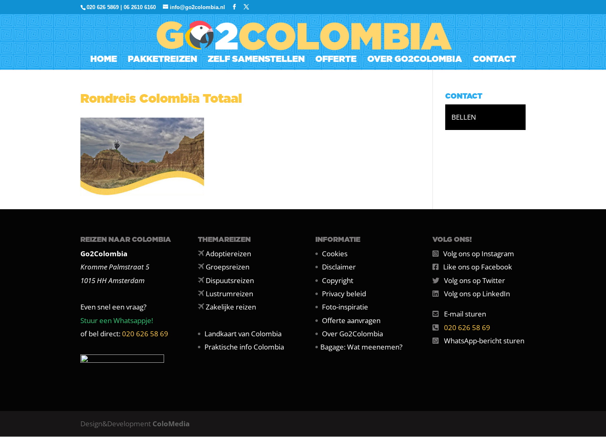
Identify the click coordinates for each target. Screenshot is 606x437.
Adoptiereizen (228, 253)
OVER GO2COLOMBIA (414, 60)
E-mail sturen (465, 314)
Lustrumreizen (229, 293)
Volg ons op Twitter (474, 280)
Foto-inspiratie (345, 307)
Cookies (335, 253)
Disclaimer (339, 267)
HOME (103, 60)
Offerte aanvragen (351, 320)
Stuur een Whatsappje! (116, 320)
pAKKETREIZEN (162, 60)
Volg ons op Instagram (478, 253)
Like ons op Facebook (477, 267)
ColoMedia (171, 423)
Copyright (337, 280)
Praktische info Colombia (244, 347)
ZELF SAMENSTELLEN (256, 60)
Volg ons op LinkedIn (477, 293)
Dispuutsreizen (230, 280)
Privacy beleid (344, 293)
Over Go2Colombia (352, 333)
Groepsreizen (227, 267)
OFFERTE (336, 60)
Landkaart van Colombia (243, 333)
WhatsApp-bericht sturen (484, 340)
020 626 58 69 (145, 333)
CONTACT (494, 60)
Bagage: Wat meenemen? (361, 347)
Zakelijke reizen (231, 307)
